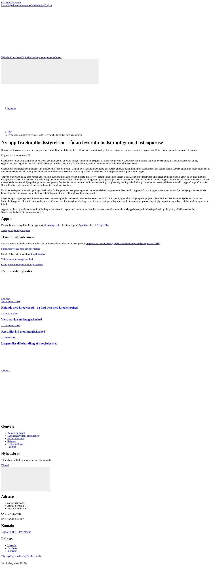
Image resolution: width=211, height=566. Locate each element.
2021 (9, 132)
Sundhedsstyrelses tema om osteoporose (20, 248)
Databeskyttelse (34, 556)
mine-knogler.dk (51, 225)
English (48, 5)
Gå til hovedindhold (11, 2)
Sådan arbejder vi (15, 438)
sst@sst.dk (6, 532)
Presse (4, 5)
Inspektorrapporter (22, 5)
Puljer (10, 5)
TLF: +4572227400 (21, 532)
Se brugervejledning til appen (15, 230)
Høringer (36, 57)
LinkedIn (11, 545)
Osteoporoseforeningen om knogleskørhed (22, 264)
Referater (11, 441)
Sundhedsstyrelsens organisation (23, 435)
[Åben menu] (74, 71)
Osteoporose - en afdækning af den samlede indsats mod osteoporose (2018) (123, 243)
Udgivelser (26, 57)
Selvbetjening (37, 5)
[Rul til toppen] (25, 479)
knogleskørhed (38, 254)
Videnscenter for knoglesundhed (17, 259)
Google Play (103, 225)
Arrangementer (47, 57)
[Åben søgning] (25, 71)
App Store (83, 225)
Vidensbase (15, 57)
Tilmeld (5, 465)
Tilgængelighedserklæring (14, 556)
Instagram (12, 551)
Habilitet (11, 447)
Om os (58, 57)
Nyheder (5, 57)
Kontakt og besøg (16, 433)
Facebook (12, 548)
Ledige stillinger (15, 444)
